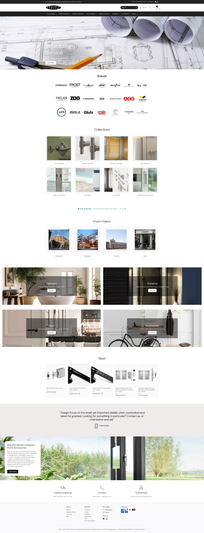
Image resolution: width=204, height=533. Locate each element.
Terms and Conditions (89, 520)
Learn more (12, 471)
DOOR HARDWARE (51, 14)
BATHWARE (115, 14)
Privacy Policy (112, 529)
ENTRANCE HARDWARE (77, 14)
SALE (141, 14)
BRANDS (134, 14)
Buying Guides (88, 516)
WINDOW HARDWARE (104, 14)
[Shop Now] (51, 286)
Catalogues (150, 1)
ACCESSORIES (125, 14)
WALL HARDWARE (91, 14)
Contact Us (69, 514)
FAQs (85, 518)
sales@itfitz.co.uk (106, 496)
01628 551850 (104, 426)
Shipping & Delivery (71, 512)
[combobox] (129, 7)
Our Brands (138, 1)
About (133, 1)
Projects (145, 1)
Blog (67, 516)
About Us (68, 509)
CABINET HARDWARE (64, 14)
